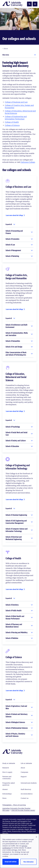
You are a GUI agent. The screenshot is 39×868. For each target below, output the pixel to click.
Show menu (5, 55)
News (4, 798)
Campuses (24, 772)
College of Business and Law (16, 102)
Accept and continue (10, 861)
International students (29, 783)
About (23, 768)
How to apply (7, 772)
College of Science (12, 125)
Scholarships (7, 794)
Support (24, 776)
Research (5, 768)
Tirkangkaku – (14, 805)
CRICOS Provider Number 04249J (23, 810)
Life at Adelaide (26, 763)
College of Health (12, 122)
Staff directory (26, 789)
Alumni (5, 789)
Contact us (24, 798)
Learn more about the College (14, 215)
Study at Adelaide (8, 763)
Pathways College (28, 162)
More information (29, 862)
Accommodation (26, 794)
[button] (36, 837)
